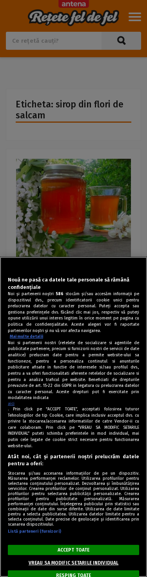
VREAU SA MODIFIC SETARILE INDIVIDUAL (73, 563)
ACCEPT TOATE (73, 550)
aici (11, 403)
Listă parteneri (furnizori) (34, 531)
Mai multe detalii (26, 336)
